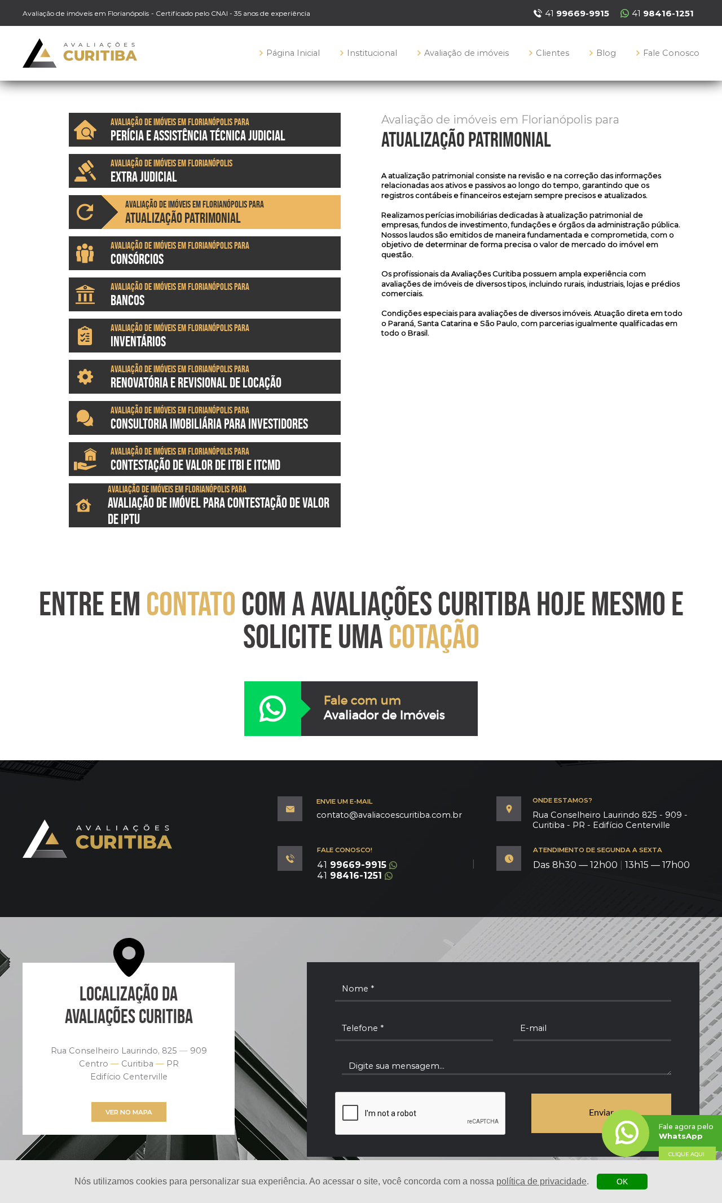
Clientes (552, 53)
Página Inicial (293, 53)
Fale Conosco (671, 53)
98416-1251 (349, 875)
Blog (606, 53)
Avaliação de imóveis (466, 53)
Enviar (601, 1112)
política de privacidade (541, 1181)
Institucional (372, 53)
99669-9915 (351, 865)
